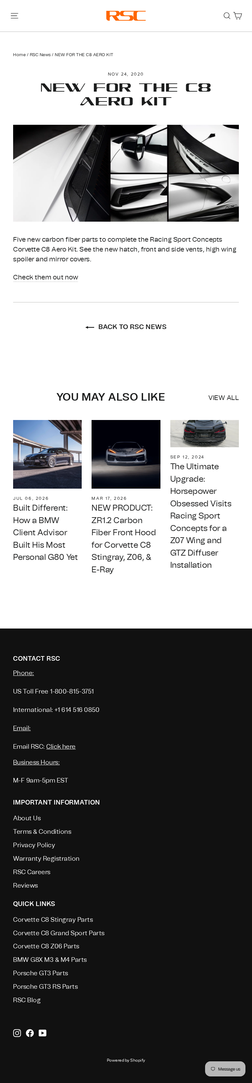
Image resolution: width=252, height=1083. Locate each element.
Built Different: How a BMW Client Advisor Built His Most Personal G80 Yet (45, 533)
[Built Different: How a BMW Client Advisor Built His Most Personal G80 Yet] (47, 454)
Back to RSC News (132, 326)
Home (19, 54)
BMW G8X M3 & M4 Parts (50, 960)
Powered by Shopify (126, 1060)
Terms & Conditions (42, 832)
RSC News (40, 54)
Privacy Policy (34, 845)
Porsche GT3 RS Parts (45, 987)
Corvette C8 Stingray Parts (53, 920)
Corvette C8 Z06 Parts (46, 946)
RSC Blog (27, 1000)
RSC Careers (32, 872)
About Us (27, 818)
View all (223, 398)
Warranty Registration (46, 859)
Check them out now (45, 277)
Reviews (25, 886)
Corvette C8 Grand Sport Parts (59, 933)
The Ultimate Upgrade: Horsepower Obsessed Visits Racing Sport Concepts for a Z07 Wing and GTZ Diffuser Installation (201, 515)
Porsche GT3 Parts (40, 973)
